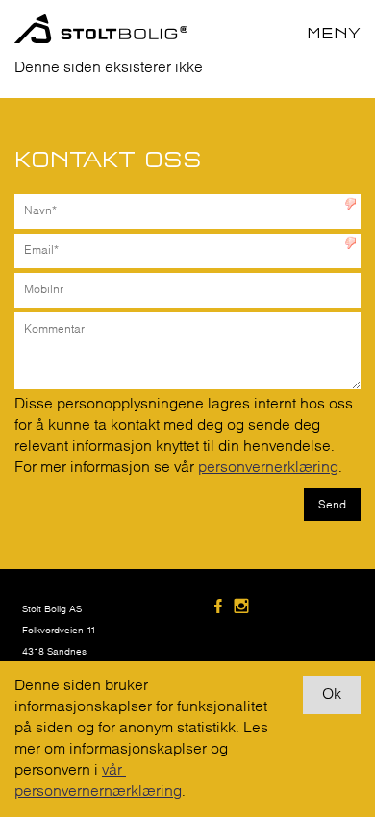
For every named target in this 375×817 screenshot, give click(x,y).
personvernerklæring (268, 467)
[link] (221, 608)
